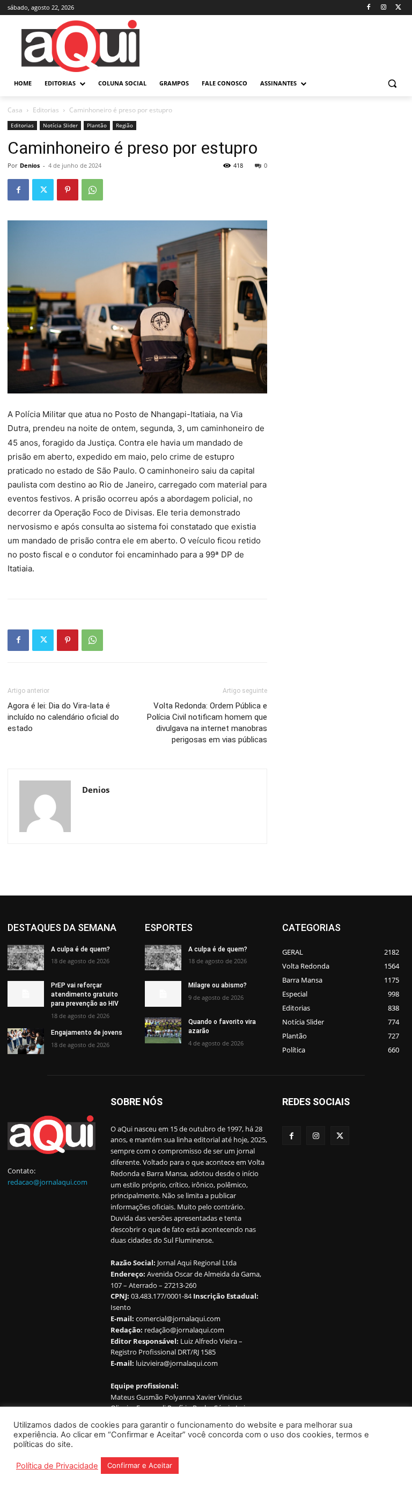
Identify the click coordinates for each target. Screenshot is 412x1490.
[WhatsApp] (92, 189)
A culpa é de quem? (80, 949)
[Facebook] (369, 8)
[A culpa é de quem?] (26, 958)
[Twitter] (398, 8)
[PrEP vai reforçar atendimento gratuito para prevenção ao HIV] (26, 994)
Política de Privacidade (57, 1466)
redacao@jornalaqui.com (47, 1182)
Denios (30, 165)
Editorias (46, 109)
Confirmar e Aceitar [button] (139, 1465)
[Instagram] (383, 8)
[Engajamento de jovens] (26, 1041)
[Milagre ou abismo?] (163, 994)
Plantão (97, 125)
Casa (15, 109)
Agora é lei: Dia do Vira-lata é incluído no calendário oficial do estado (63, 717)
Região (124, 125)
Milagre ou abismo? (217, 985)
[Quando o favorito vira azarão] (163, 1030)
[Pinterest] (67, 189)
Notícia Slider (60, 125)
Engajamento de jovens (86, 1032)
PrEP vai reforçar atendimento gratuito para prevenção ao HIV (85, 994)
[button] (391, 83)
